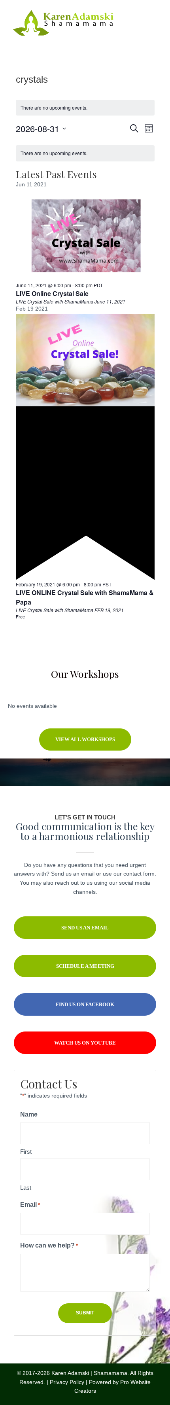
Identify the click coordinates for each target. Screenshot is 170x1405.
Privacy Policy (67, 1382)
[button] (85, 739)
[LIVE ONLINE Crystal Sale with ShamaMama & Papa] (85, 359)
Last (25, 1187)
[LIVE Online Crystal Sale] (85, 236)
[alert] (85, 108)
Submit (85, 1313)
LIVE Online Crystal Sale (52, 293)
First (26, 1151)
